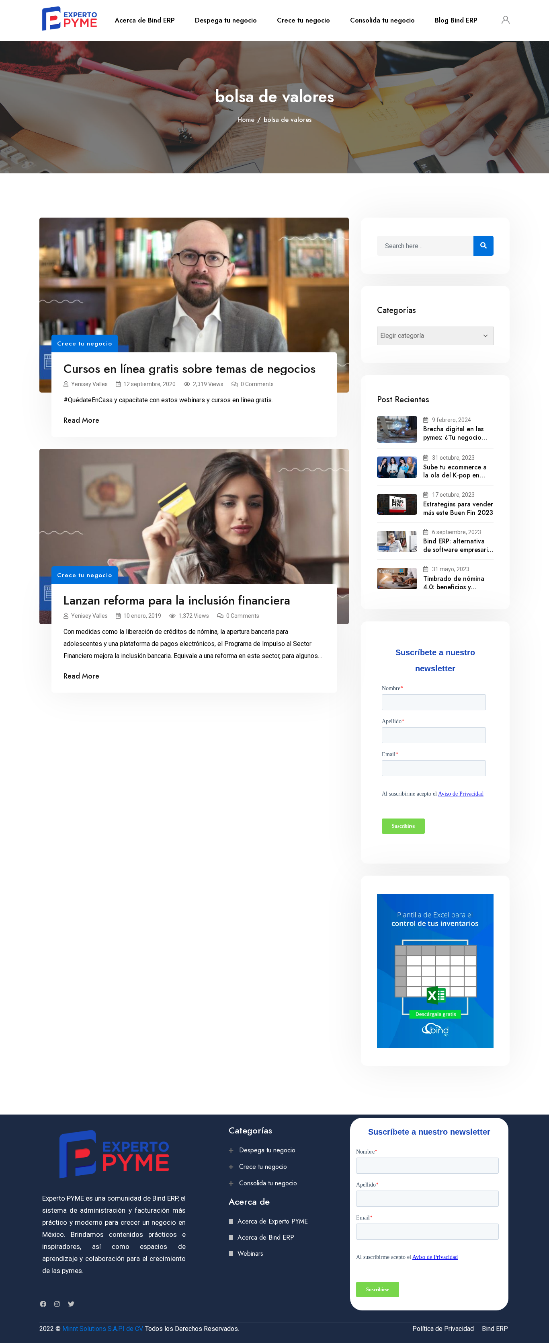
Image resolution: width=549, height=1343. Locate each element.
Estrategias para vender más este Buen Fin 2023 (458, 508)
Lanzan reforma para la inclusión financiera (177, 600)
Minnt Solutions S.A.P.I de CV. (102, 1329)
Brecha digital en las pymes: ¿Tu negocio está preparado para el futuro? (457, 441)
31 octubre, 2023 (453, 458)
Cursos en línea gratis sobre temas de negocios (189, 368)
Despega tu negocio (226, 20)
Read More (81, 420)
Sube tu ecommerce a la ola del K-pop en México (455, 476)
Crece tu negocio (303, 20)
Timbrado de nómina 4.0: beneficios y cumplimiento (453, 587)
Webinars (250, 1253)
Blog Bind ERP (456, 20)
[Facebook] (43, 1304)
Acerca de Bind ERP (145, 20)
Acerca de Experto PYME (273, 1221)
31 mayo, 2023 (450, 569)
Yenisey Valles (89, 384)
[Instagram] (57, 1304)
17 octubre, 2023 (453, 495)
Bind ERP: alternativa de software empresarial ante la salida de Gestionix (458, 554)
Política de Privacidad (443, 1329)
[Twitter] (71, 1304)
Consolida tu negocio (382, 20)
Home (246, 119)
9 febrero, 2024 (451, 420)
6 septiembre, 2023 (456, 532)
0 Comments (257, 384)
